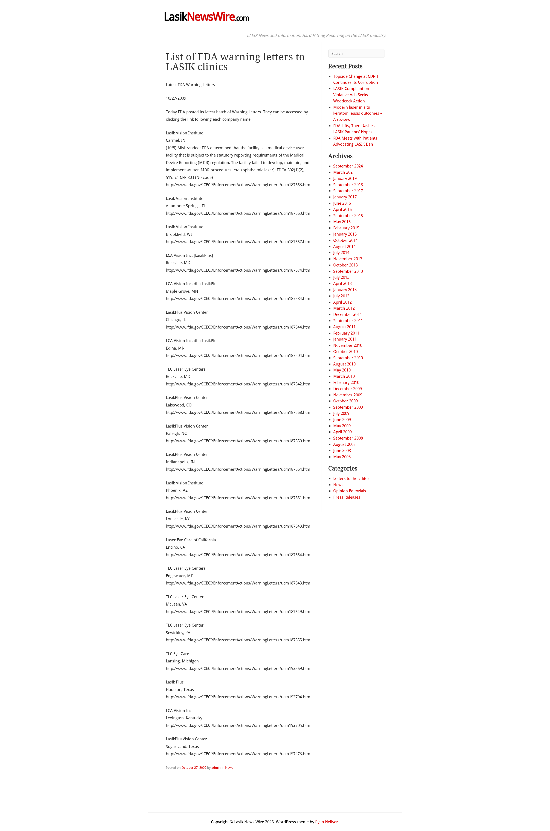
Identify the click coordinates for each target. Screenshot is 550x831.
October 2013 (345, 265)
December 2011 (347, 314)
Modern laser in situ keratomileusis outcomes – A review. (357, 113)
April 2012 (342, 302)
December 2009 (347, 388)
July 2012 (341, 296)
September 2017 (348, 190)
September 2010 (348, 357)
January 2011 (345, 339)
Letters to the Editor (351, 478)
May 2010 (342, 370)
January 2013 (345, 289)
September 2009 (348, 407)
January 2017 (345, 197)
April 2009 (342, 431)
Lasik (206, 17)
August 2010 (344, 364)
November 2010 (347, 345)
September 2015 (348, 215)
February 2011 (346, 333)
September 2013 (348, 271)
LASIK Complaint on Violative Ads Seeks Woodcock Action (351, 94)
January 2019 (345, 178)
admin (216, 768)
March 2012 (344, 308)
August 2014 (344, 246)
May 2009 (342, 425)
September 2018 (348, 184)
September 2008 (348, 438)
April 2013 (342, 283)
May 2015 (342, 221)
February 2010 (346, 382)
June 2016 (342, 203)
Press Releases (346, 497)
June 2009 (342, 419)
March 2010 (344, 376)
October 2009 (345, 401)
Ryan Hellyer (326, 821)
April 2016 (342, 209)
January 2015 (345, 234)
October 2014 (345, 240)
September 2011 (348, 320)
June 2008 (342, 450)
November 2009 (347, 395)
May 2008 (342, 456)
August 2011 (344, 326)
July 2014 (341, 252)
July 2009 (341, 413)
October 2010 (345, 351)
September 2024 (348, 166)
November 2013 (347, 258)
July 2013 (341, 277)
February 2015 (346, 227)
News (229, 768)
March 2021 (344, 172)
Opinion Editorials (349, 491)
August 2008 (344, 444)
